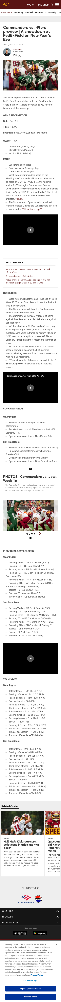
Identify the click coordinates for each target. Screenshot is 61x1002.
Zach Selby (17, 49)
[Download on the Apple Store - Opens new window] (20, 933)
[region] (30, 971)
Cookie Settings (30, 980)
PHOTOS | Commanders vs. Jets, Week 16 (30, 478)
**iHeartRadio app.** (32, 209)
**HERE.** (20, 198)
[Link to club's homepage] (5, 3)
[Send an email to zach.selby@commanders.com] (19, 55)
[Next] (39, 533)
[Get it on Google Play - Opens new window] (40, 934)
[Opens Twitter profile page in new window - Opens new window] (15, 55)
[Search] (52, 5)
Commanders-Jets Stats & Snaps (20, 276)
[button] (30, 230)
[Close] (56, 945)
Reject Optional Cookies (30, 988)
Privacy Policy (36, 975)
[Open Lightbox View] (30, 520)
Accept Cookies (30, 996)
